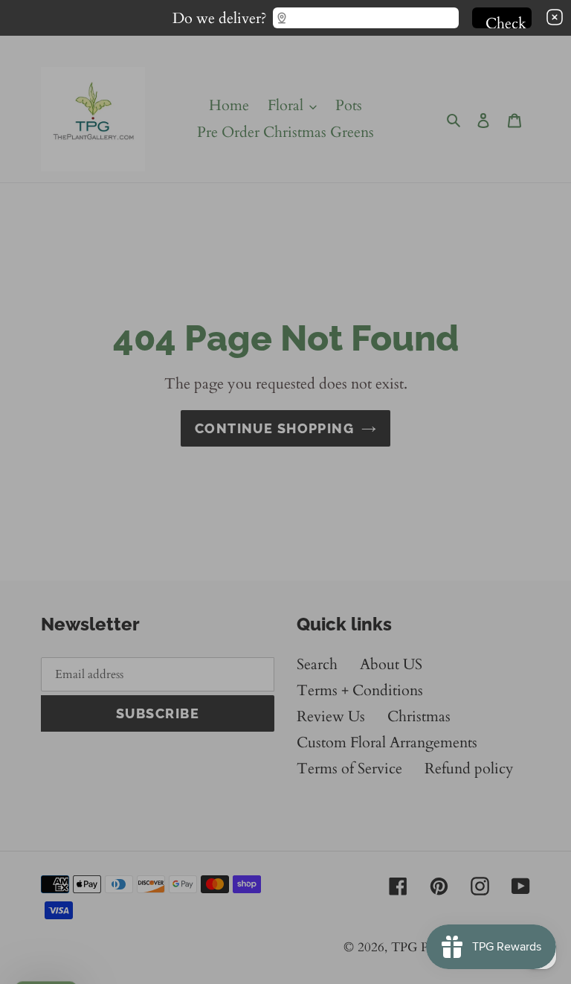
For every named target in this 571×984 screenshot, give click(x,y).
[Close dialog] (553, 349)
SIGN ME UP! (285, 531)
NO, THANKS (285, 575)
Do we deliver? (219, 15)
